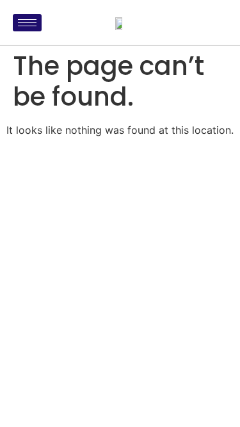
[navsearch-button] (214, 22)
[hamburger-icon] (27, 22)
